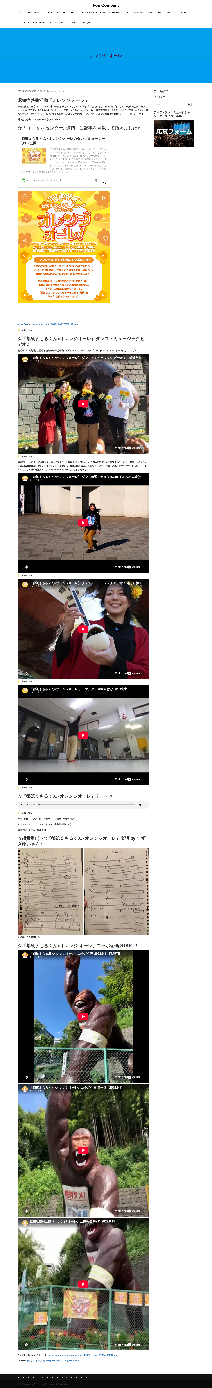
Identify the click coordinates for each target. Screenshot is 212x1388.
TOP (22, 12)
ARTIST (74, 12)
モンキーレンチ (39, 1384)
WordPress (62, 1384)
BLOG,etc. (86, 22)
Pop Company (106, 5)
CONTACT (73, 22)
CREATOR (48, 12)
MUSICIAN (61, 12)
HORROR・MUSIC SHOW (93, 12)
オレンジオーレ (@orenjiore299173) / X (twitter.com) (53, 1360)
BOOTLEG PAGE (155, 12)
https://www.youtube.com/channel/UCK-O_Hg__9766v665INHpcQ (82, 1354)
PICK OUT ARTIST (135, 12)
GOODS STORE (57, 22)
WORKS (170, 12)
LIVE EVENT (33, 12)
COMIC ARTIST (116, 12)
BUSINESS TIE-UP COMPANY (33, 22)
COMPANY (182, 12)
